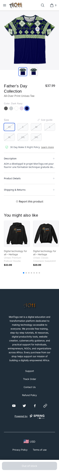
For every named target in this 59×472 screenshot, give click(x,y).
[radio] (9, 127)
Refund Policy (29, 395)
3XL (36, 137)
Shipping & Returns (15, 189)
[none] (44, 120)
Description (10, 158)
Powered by (21, 416)
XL (9, 137)
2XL (23, 137)
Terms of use (40, 449)
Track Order (29, 379)
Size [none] (6, 120)
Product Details (12, 178)
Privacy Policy (20, 449)
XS (9, 126)
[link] (17, 234)
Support (29, 371)
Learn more (47, 147)
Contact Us (30, 387)
